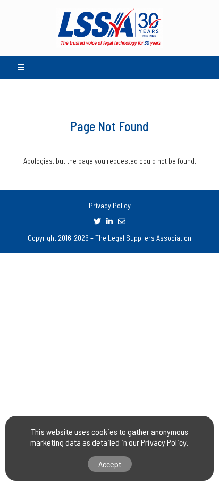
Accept (109, 464)
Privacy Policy (110, 205)
